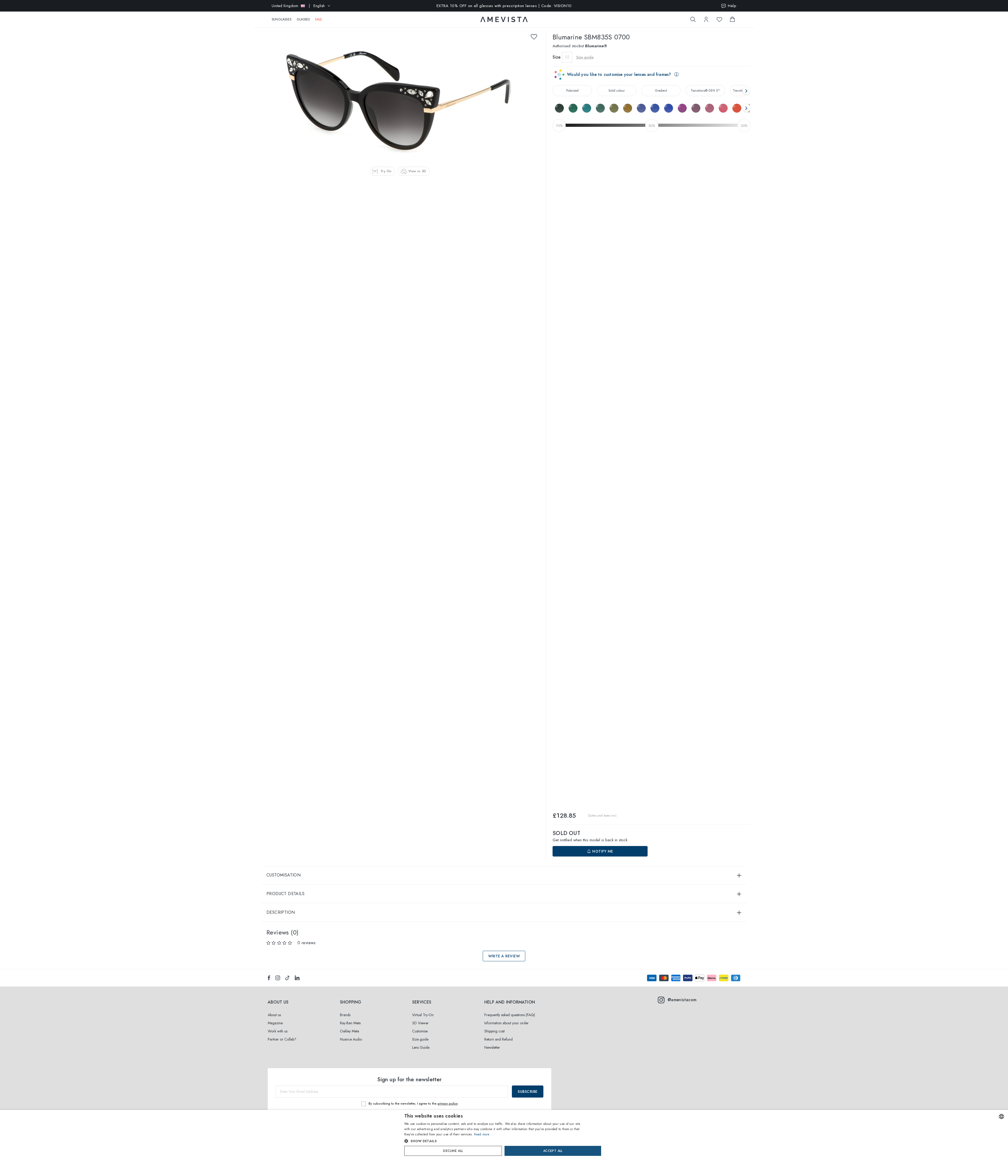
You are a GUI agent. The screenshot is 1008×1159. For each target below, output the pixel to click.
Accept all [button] (553, 1150)
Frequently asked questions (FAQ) (509, 1014)
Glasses (303, 19)
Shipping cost (494, 1031)
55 (567, 57)
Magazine (275, 1023)
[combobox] (1001, 1116)
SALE (318, 19)
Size (556, 57)
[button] (492, 1141)
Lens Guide (420, 1047)
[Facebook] (269, 977)
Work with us (277, 1031)
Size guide (420, 1039)
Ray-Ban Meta (350, 1023)
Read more (481, 1134)
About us (274, 1014)
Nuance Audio (351, 1039)
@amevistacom (682, 1000)
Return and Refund (498, 1039)
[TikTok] (287, 977)
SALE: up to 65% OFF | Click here (504, 6)
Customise (420, 1031)
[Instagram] (277, 977)
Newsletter (492, 1047)
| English (298, 5)
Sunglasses (281, 19)
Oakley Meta (349, 1031)
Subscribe (528, 1091)
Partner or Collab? (282, 1039)
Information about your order (506, 1023)
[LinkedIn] (297, 977)
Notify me (602, 851)
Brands (345, 1014)
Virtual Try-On (423, 1014)
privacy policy (448, 1103)
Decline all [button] (453, 1150)
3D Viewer (420, 1023)
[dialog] (504, 1134)
